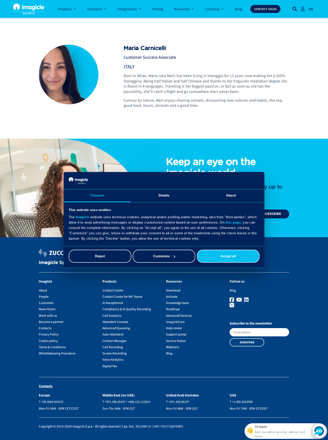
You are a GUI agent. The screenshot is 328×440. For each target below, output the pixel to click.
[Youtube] (239, 300)
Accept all (228, 256)
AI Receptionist (112, 303)
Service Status (176, 341)
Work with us (48, 315)
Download (173, 290)
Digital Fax (109, 366)
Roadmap (173, 309)
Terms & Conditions (52, 347)
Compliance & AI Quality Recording (126, 309)
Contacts (45, 328)
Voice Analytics (112, 359)
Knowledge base (177, 303)
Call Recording (112, 347)
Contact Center (112, 290)
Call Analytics (111, 315)
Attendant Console (115, 322)
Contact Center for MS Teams (122, 296)
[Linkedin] (247, 300)
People (43, 296)
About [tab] (231, 195)
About (43, 290)
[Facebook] (232, 300)
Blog (169, 353)
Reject (100, 256)
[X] (259, 305)
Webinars (172, 347)
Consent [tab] (97, 195)
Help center (174, 328)
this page (233, 222)
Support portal (176, 334)
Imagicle (82, 217)
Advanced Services (179, 315)
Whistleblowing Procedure (57, 353)
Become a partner (51, 322)
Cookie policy (48, 341)
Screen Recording (114, 353)
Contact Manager (114, 341)
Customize (161, 256)
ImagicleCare (175, 322)
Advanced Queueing (116, 328)
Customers (46, 303)
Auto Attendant (112, 334)
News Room (47, 309)
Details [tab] (164, 195)
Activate (171, 296)
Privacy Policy (49, 334)
